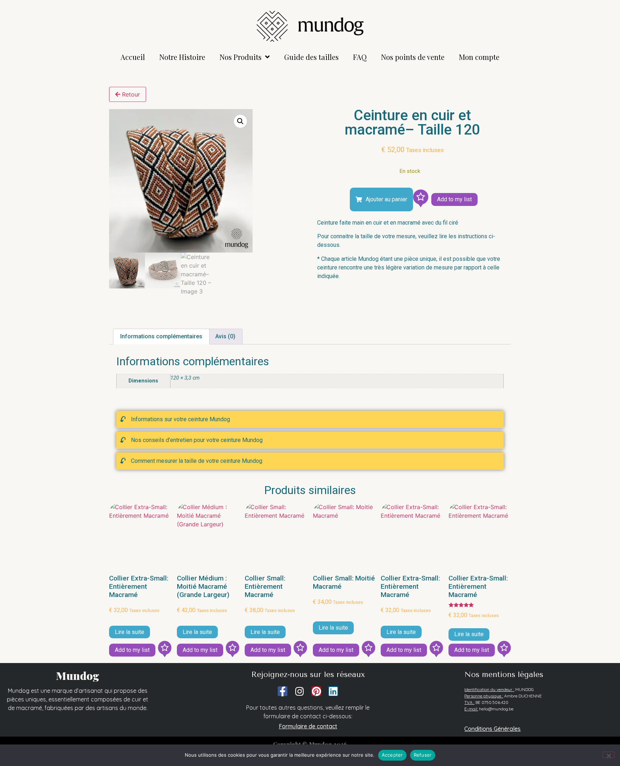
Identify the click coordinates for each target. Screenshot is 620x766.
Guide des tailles (311, 57)
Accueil (133, 57)
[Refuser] (608, 755)
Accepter (392, 755)
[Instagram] (299, 691)
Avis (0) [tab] (225, 336)
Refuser (423, 755)
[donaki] (420, 199)
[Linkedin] (333, 691)
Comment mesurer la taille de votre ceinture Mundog (196, 460)
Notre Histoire (182, 57)
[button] (240, 121)
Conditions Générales (492, 728)
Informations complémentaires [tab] (161, 336)
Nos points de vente (413, 57)
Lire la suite (129, 632)
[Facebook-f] (282, 691)
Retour (130, 94)
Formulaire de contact (308, 726)
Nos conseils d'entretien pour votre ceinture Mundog (197, 440)
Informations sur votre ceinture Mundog (180, 419)
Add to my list (454, 199)
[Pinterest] (316, 691)
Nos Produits (241, 57)
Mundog (77, 675)
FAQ (360, 57)
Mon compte (479, 57)
